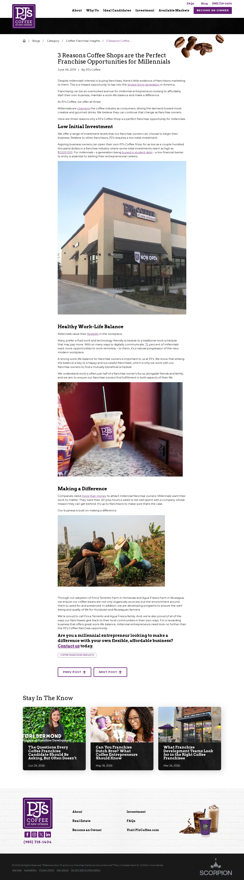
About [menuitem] (77, 10)
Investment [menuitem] (144, 10)
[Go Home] (24, 40)
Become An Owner (213, 10)
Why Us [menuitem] (92, 10)
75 (146, 344)
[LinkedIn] (48, 834)
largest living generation (144, 84)
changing (83, 108)
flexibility (93, 334)
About (77, 812)
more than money (94, 496)
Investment (136, 812)
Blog (204, 3)
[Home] (23, 16)
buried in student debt (137, 152)
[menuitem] (77, 10)
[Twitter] (41, 834)
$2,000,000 (65, 152)
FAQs (190, 3)
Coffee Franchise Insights (77, 655)
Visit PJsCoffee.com (143, 830)
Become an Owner (87, 830)
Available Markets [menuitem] (174, 10)
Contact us (69, 646)
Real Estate (81, 821)
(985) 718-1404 (222, 3)
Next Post (108, 672)
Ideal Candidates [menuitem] (117, 10)
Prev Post (72, 672)
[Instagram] (34, 834)
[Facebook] (27, 834)
